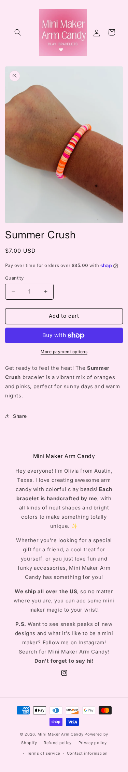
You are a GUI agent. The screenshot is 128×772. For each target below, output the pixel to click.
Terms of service (43, 753)
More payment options (64, 351)
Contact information (87, 753)
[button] (17, 32)
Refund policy (58, 742)
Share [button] (20, 416)
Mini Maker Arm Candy (60, 734)
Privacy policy (93, 742)
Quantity (14, 278)
